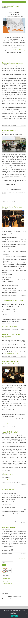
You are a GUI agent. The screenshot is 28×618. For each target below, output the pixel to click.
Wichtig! (18, 482)
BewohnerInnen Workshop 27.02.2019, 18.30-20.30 (11, 362)
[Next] (23, 596)
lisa (8, 58)
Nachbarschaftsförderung (11, 6)
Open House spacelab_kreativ (13, 300)
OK (12, 615)
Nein (16, 615)
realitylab (7, 424)
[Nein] (26, 613)
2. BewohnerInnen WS (10, 130)
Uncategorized (13, 58)
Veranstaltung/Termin (14, 521)
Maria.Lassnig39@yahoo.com (11, 353)
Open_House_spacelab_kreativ (9, 326)
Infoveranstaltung (8, 489)
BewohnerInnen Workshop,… (12, 207)
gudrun (8, 329)
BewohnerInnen (13, 482)
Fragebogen (8, 473)
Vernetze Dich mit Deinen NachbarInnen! (11, 335)
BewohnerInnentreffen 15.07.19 (13, 63)
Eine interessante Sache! (14, 10)
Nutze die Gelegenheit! (10, 432)
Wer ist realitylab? (14, 55)
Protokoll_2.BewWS (6, 167)
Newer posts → (22, 558)
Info (11, 553)
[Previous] (4, 596)
